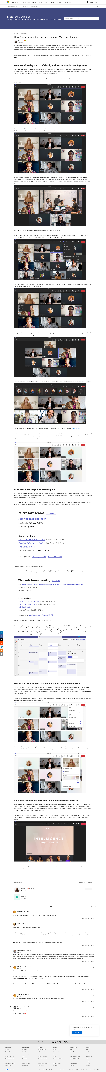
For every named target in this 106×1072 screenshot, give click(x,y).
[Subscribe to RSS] (65, 1042)
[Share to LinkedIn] (53, 1042)
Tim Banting (20, 950)
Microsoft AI (55, 1049)
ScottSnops (19, 994)
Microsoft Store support (26, 1054)
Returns (23, 1056)
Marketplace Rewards (73, 1063)
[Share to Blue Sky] (62, 1042)
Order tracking (24, 1058)
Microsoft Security (56, 1051)
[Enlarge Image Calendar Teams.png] (50, 656)
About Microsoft (88, 1051)
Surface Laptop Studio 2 (9, 1054)
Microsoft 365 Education (42, 1056)
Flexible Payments (25, 1065)
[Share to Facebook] (55, 1042)
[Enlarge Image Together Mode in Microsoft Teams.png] (50, 841)
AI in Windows (7, 1061)
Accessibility (88, 1063)
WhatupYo (19, 911)
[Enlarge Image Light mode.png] (50, 462)
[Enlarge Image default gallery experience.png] (50, 104)
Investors (87, 1058)
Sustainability (88, 1065)
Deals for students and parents (43, 1063)
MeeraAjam (21, 40)
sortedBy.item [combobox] (92, 906)
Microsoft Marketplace (74, 1061)
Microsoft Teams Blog (34, 6)
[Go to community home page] (8, 2)
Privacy (52, 1069)
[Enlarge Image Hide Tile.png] (50, 308)
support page (76, 428)
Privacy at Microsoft (89, 1056)
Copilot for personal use (9, 1058)
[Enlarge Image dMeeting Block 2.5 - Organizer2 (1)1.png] (50, 534)
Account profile (24, 1049)
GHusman (19, 1006)
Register (91, 2)
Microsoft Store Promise (26, 1063)
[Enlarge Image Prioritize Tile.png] (50, 403)
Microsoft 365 (55, 1056)
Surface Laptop (8, 1051)
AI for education (41, 1065)
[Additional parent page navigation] (20, 6)
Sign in (77, 1032)
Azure (71, 1049)
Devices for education (42, 1051)
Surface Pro (7, 1049)
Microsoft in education (42, 1049)
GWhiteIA (19, 966)
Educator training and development (44, 1061)
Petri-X (18, 923)
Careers (87, 1049)
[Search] (87, 2)
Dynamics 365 (55, 1054)
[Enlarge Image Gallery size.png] (50, 259)
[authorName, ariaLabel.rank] (16, 41)
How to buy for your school (42, 1058)
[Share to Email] (67, 1042)
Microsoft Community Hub (12, 6)
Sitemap (40, 1069)
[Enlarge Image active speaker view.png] (50, 153)
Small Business (55, 1065)
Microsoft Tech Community (74, 1058)
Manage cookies (58, 1069)
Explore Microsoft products (10, 1063)
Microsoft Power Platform (57, 1058)
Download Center (25, 1051)
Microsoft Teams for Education (43, 1054)
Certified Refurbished (25, 1061)
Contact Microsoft (46, 1069)
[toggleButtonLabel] (98, 6)
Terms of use (65, 1069)
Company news (88, 1054)
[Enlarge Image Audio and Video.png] (50, 722)
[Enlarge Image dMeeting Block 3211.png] (50, 597)
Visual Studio (72, 1065)
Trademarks (71, 1069)
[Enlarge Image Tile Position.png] (50, 357)
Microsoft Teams (25, 6)
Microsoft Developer (73, 1051)
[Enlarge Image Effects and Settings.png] (50, 773)
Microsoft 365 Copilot (57, 1063)
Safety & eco (77, 1069)
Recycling (82, 1069)
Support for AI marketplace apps (75, 1056)
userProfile (88, 889)
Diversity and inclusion (90, 1061)
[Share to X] (57, 1042)
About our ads (88, 1069)
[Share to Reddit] (60, 1042)
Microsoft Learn (72, 1054)
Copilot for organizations (9, 1056)
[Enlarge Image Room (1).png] (50, 205)
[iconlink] (17, 897)
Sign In (96, 2)
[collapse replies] (10, 911)
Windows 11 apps (8, 1065)
